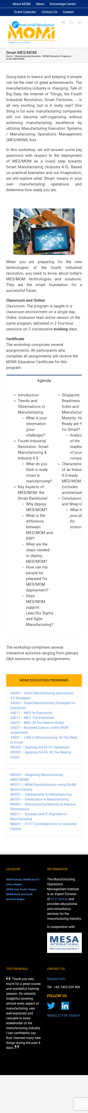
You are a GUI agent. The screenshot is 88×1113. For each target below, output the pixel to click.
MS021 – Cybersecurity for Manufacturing (40, 794)
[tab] (44, 380)
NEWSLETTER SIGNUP (63, 1016)
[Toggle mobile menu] (80, 22)
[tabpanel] (44, 510)
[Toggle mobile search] (71, 22)
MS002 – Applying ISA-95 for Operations (39, 747)
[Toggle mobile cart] (63, 22)
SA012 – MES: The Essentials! (32, 718)
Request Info (56, 979)
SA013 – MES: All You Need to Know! (37, 723)
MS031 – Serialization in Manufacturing (39, 799)
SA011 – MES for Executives (31, 713)
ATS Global (59, 899)
